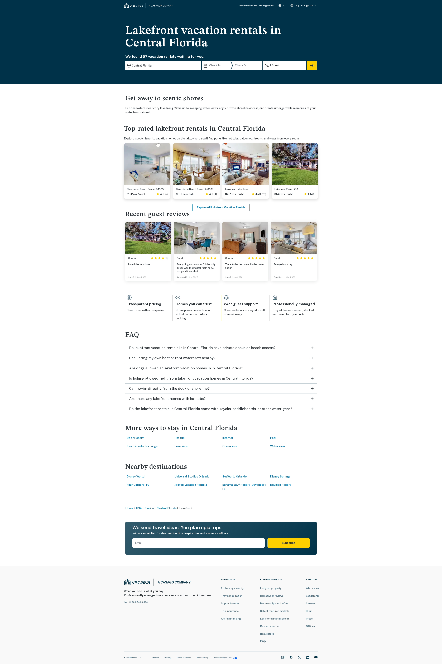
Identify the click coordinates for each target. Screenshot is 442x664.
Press (309, 618)
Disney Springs (280, 476)
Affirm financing (231, 618)
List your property (270, 588)
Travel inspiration (231, 596)
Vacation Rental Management (256, 5)
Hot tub (180, 438)
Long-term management (274, 618)
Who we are (312, 588)
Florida (149, 508)
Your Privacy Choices (223, 658)
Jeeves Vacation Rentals (191, 484)
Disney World (135, 476)
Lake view (181, 446)
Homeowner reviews (272, 596)
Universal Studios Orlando (192, 476)
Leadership (312, 596)
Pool (273, 438)
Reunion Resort (280, 484)
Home (129, 508)
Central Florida (166, 508)
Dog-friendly (135, 438)
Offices (310, 626)
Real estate (267, 633)
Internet (227, 438)
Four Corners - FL (138, 484)
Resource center (270, 626)
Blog (309, 611)
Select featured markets (275, 611)
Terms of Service (183, 658)
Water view (277, 446)
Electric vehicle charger (143, 446)
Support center (230, 603)
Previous (126, 165)
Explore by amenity (232, 588)
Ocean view (230, 446)
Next (167, 165)
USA (139, 508)
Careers (310, 603)
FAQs (263, 641)
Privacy (168, 658)
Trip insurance (230, 611)
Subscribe (288, 543)
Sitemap (155, 658)
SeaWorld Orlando (234, 476)
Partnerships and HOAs (274, 603)
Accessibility (202, 658)
